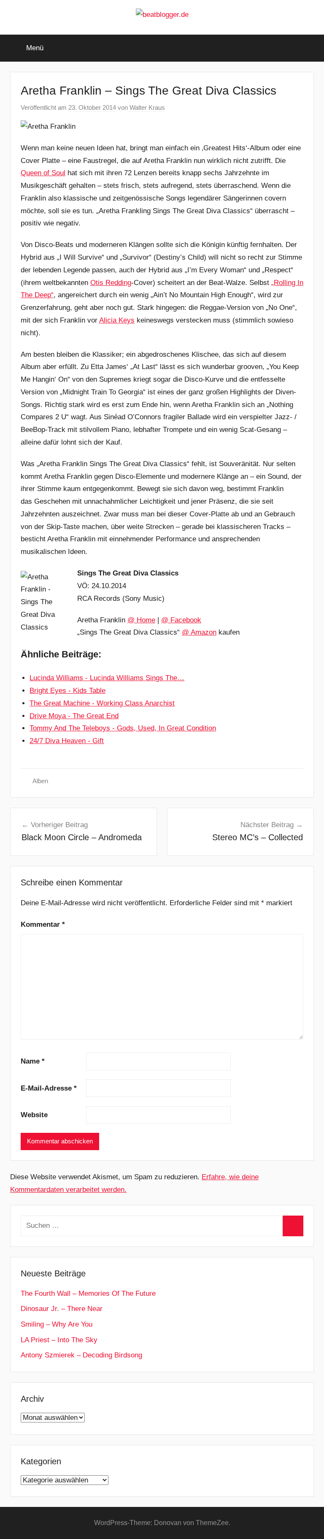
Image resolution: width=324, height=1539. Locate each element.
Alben (40, 780)
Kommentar (43, 924)
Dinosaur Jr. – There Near (62, 1309)
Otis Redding (110, 283)
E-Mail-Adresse (49, 1088)
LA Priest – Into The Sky (59, 1340)
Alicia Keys (117, 320)
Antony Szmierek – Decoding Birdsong (81, 1355)
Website (34, 1115)
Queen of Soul (43, 173)
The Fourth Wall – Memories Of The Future (88, 1293)
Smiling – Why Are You (56, 1324)
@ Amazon (199, 632)
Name (33, 1061)
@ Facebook (181, 620)
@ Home (141, 620)
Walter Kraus (147, 107)
